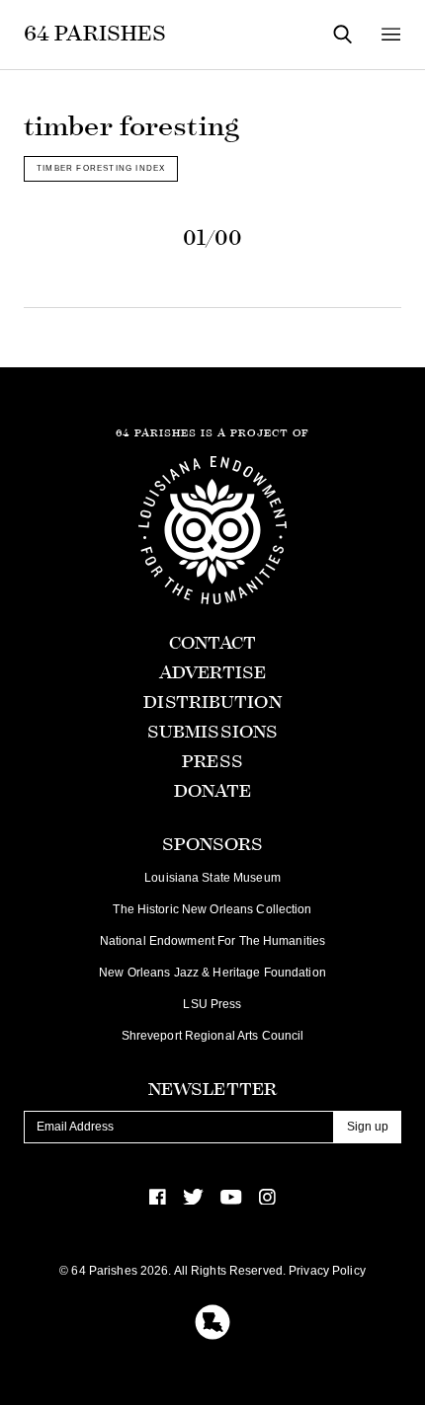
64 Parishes (95, 33)
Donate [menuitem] (213, 791)
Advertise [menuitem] (212, 672)
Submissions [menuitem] (212, 732)
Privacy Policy (327, 1271)
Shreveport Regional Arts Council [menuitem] (213, 1036)
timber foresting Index (101, 168)
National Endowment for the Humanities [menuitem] (212, 941)
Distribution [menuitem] (212, 702)
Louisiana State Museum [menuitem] (212, 878)
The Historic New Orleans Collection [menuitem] (212, 909)
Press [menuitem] (212, 761)
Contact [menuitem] (213, 643)
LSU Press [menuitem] (212, 1004)
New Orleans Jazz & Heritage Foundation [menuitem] (212, 972)
